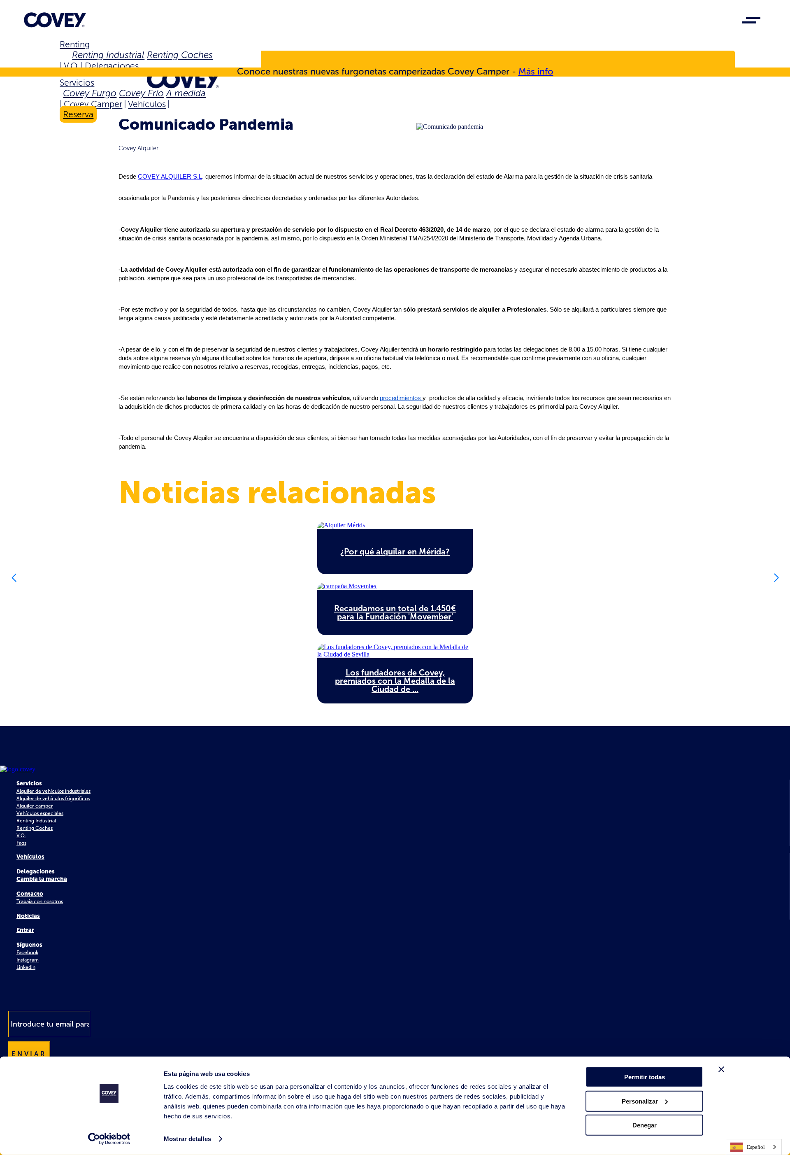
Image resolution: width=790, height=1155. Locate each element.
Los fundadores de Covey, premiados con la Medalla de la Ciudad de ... (395, 681)
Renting (75, 44)
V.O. (71, 66)
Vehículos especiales (39, 813)
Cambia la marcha (41, 879)
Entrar (25, 930)
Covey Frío (141, 93)
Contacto (29, 893)
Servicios (77, 82)
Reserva (78, 114)
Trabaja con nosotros (39, 901)
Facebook (27, 952)
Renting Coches (180, 55)
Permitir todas (644, 1076)
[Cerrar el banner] (721, 1069)
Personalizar (640, 1100)
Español (756, 1147)
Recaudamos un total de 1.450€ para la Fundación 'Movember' (395, 612)
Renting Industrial (108, 55)
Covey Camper (93, 104)
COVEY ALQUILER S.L (170, 176)
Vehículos (147, 104)
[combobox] (754, 1147)
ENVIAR (29, 1054)
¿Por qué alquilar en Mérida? (395, 552)
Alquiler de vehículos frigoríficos (53, 798)
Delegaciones (112, 66)
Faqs (21, 843)
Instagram (27, 960)
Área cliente (94, 61)
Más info (535, 71)
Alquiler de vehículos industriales (53, 791)
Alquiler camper (34, 806)
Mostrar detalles (187, 1138)
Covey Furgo (89, 93)
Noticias (28, 916)
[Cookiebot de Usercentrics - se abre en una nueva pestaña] (109, 1139)
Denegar (644, 1125)
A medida (186, 93)
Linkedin (25, 967)
